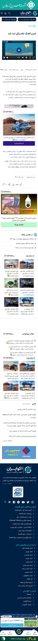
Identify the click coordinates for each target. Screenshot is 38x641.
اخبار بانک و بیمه (27, 569)
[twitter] (28, 502)
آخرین (34, 404)
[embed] (17, 184)
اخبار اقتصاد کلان (27, 548)
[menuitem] (13, 184)
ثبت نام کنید (12, 625)
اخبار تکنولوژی (28, 576)
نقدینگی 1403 (19, 177)
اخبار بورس (29, 552)
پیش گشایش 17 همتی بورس (26, 409)
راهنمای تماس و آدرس (24, 598)
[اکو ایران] (29, 13)
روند (30, 26)
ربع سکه (33, 19)
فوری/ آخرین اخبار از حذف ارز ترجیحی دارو (23, 431)
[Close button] (36, 616)
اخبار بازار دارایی (28, 565)
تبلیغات (28, 594)
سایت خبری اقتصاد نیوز (24, 517)
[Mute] (6, 212)
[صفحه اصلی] (19, 631)
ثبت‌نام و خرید (19, 143)
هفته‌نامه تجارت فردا (25, 531)
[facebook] (14, 502)
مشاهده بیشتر (8, 441)
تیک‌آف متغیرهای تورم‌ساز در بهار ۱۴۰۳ (22, 239)
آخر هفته (30, 579)
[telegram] (18, 502)
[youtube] (23, 502)
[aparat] (9, 502)
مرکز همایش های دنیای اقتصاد (21, 524)
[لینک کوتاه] (20, 184)
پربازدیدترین (26, 404)
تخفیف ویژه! (19, 225)
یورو (15, 19)
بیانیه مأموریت (26, 605)
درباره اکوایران (27, 601)
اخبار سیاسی (29, 572)
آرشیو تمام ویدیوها (26, 582)
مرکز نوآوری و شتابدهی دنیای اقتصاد (20, 538)
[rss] (5, 502)
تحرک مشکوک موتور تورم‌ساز (25, 243)
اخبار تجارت (29, 558)
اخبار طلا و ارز (28, 555)
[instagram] (32, 502)
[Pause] (3, 212)
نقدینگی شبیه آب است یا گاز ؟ (24, 248)
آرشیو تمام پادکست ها (25, 586)
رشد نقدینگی (31, 177)
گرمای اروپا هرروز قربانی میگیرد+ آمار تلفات (22, 436)
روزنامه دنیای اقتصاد (25, 514)
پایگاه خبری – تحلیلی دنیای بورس (20, 527)
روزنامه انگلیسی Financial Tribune (20, 520)
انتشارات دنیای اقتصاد (24, 534)
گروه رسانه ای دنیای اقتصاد (22, 510)
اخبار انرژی (29, 562)
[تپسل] (4, 112)
